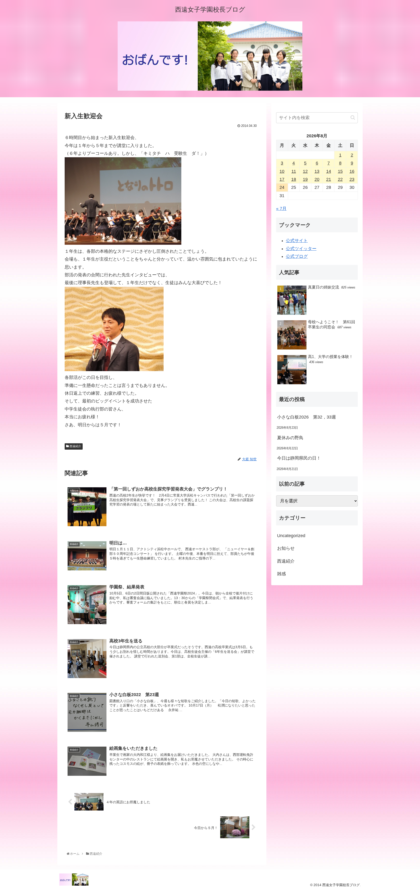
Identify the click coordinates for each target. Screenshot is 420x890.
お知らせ (286, 548)
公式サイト (297, 240)
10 (282, 171)
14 (328, 171)
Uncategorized (291, 535)
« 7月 (281, 208)
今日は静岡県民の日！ (299, 458)
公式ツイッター (301, 248)
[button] (353, 117)
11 (293, 171)
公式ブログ (297, 256)
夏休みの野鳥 (290, 437)
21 (328, 179)
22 (340, 179)
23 (352, 179)
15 (340, 171)
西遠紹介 (75, 446)
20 (317, 179)
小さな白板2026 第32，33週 (306, 417)
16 (352, 171)
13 (317, 171)
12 (305, 171)
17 (282, 179)
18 (293, 179)
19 (305, 179)
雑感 (281, 573)
